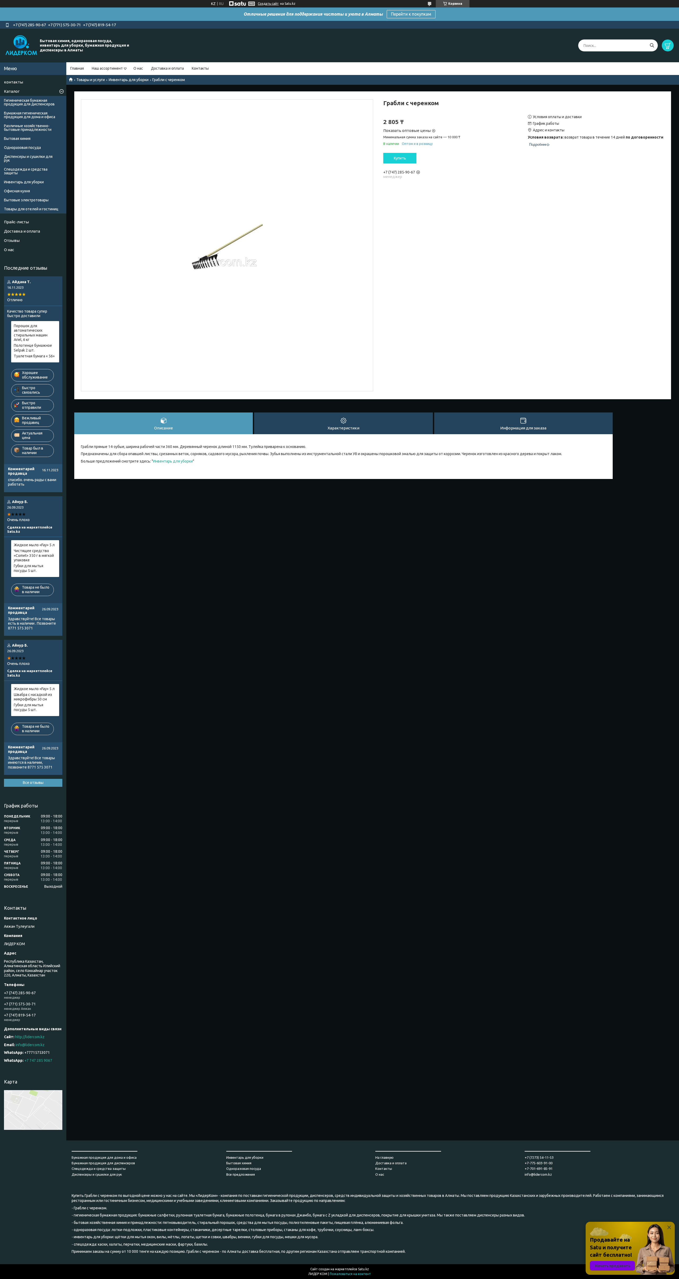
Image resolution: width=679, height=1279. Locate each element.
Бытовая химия (17, 138)
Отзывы (12, 240)
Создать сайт (268, 3)
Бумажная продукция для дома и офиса (104, 1157)
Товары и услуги (90, 80)
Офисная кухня (17, 191)
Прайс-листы (16, 222)
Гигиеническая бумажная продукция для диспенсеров (29, 102)
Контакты (200, 68)
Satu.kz (363, 1269)
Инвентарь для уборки (129, 80)
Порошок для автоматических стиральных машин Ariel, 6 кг (30, 333)
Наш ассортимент (107, 68)
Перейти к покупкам (411, 14)
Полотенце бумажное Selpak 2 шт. (33, 347)
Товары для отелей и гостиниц (31, 209)
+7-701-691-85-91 (538, 1168)
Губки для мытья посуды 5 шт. (28, 568)
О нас (138, 68)
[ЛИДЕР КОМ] (21, 45)
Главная (77, 68)
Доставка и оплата (167, 68)
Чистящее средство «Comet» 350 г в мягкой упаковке (34, 555)
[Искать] (652, 45)
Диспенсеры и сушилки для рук (28, 158)
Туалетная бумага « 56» (34, 356)
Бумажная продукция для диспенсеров (103, 1163)
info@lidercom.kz (30, 1045)
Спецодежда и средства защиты (25, 171)
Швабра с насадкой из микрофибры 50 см (33, 696)
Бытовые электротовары (26, 200)
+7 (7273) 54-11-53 (539, 1157)
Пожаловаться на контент (350, 1274)
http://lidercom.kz (30, 1037)
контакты (13, 82)
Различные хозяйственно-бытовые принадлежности (27, 128)
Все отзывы (33, 782)
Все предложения (240, 1174)
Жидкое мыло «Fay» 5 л (34, 545)
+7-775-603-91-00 (538, 1163)
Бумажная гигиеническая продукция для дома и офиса (29, 115)
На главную (384, 1157)
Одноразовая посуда (22, 147)
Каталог (12, 91)
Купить (400, 158)
